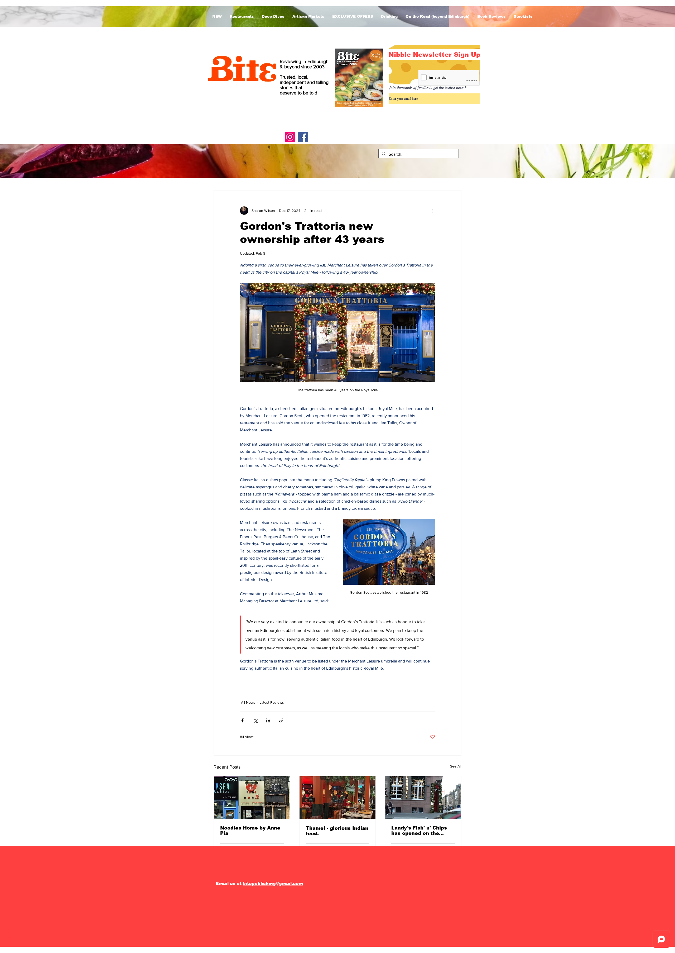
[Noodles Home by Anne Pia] (252, 797)
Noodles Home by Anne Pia (250, 830)
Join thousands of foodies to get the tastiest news (426, 87)
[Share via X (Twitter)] (255, 720)
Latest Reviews (271, 702)
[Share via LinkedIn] (268, 720)
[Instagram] (290, 137)
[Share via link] (281, 720)
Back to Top (9, 930)
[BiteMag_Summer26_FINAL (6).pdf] (359, 78)
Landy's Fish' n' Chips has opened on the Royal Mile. (419, 830)
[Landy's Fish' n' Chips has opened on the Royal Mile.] (423, 797)
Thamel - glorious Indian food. (337, 831)
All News (248, 702)
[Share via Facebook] (242, 720)
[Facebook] (303, 137)
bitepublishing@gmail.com (273, 883)
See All (455, 766)
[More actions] (432, 210)
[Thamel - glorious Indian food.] (338, 797)
